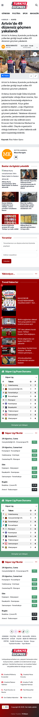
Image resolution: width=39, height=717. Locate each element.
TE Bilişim (25, 714)
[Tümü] (36, 274)
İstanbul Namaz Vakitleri (8, 683)
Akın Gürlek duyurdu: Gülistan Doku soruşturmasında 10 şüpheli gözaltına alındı (28, 184)
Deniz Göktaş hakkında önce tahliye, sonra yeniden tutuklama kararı (9, 206)
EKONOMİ (5, 639)
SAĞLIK (12, 639)
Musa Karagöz (20, 153)
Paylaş (6, 75)
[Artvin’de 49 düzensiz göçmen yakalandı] (19, 61)
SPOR (25, 13)
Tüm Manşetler (28, 690)
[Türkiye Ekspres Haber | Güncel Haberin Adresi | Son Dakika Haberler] (19, 5)
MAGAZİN (34, 13)
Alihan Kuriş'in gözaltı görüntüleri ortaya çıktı (28, 227)
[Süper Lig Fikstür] (36, 433)
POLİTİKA (16, 13)
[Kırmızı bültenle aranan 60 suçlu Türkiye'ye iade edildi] (10, 219)
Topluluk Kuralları (14, 643)
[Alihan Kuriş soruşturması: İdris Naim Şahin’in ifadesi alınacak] (10, 175)
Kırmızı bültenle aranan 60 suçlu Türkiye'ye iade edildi (10, 227)
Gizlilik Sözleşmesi (16, 641)
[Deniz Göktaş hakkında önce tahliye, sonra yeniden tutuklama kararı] (10, 197)
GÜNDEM (6, 13)
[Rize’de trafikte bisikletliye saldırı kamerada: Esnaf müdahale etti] (28, 197)
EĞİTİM (6, 641)
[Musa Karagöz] (7, 154)
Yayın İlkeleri (26, 643)
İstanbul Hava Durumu (26, 676)
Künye (32, 641)
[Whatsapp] (27, 631)
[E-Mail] (16, 157)
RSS (6, 707)
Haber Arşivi (27, 697)
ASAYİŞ (13, 19)
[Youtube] (19, 631)
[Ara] (36, 5)
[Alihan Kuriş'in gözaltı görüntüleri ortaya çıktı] (28, 219)
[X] (12, 631)
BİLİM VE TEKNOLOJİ (29, 639)
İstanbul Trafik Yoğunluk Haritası (26, 683)
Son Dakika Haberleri (11, 697)
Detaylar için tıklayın (19, 425)
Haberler (4, 19)
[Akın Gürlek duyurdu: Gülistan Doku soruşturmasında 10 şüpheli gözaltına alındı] (28, 174)
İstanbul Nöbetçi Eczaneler (8, 676)
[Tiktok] (23, 631)
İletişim (26, 641)
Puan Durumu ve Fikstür (8, 691)
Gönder (6, 261)
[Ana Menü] (2, 5)
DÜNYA (33, 636)
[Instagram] (15, 631)
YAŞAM (18, 639)
